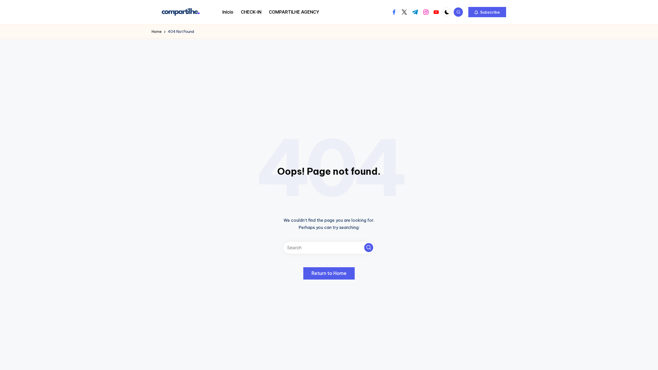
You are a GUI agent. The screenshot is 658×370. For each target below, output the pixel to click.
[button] (487, 12)
